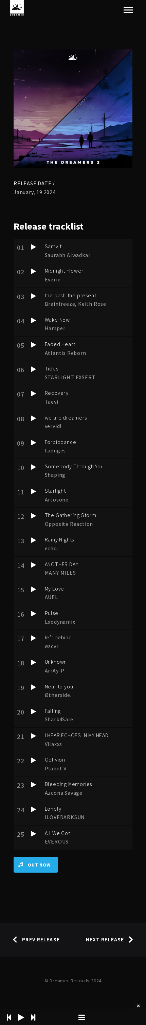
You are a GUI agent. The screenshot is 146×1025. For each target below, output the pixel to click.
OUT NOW (39, 865)
